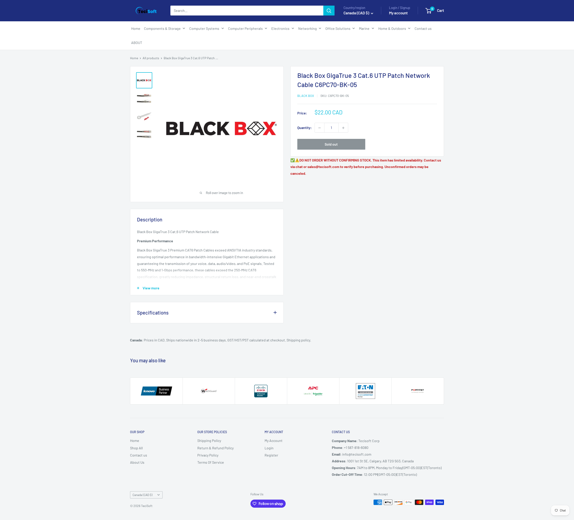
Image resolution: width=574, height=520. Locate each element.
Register (271, 455)
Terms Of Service (210, 462)
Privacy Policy (207, 455)
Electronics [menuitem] (280, 28)
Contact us (138, 455)
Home (134, 58)
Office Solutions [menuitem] (337, 28)
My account (398, 13)
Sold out (331, 144)
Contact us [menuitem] (423, 28)
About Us (137, 462)
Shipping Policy (209, 440)
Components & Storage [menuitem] (162, 28)
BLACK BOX (305, 96)
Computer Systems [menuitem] (204, 28)
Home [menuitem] (135, 28)
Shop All (136, 448)
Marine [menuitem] (364, 28)
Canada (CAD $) (142, 495)
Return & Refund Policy (215, 448)
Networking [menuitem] (307, 28)
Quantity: (304, 128)
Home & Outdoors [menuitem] (392, 28)
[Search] (329, 10)
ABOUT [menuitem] (136, 42)
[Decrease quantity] (319, 128)
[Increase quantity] (343, 128)
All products (151, 58)
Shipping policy (298, 340)
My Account (274, 440)
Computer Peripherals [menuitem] (245, 28)
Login (269, 448)
